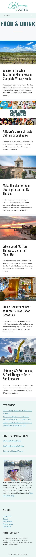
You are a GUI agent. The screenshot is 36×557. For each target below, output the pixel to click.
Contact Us (7, 526)
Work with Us (8, 524)
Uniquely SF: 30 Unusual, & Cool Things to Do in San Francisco (18, 374)
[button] (31, 15)
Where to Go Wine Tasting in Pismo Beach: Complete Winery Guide (17, 74)
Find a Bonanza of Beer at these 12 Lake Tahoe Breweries (16, 310)
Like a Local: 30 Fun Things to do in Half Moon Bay (15, 250)
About (5, 519)
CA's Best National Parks (12, 441)
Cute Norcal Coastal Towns (13, 451)
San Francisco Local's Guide (13, 446)
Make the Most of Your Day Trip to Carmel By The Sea (16, 189)
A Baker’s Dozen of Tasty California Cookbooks (17, 133)
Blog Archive (7, 521)
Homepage (7, 516)
